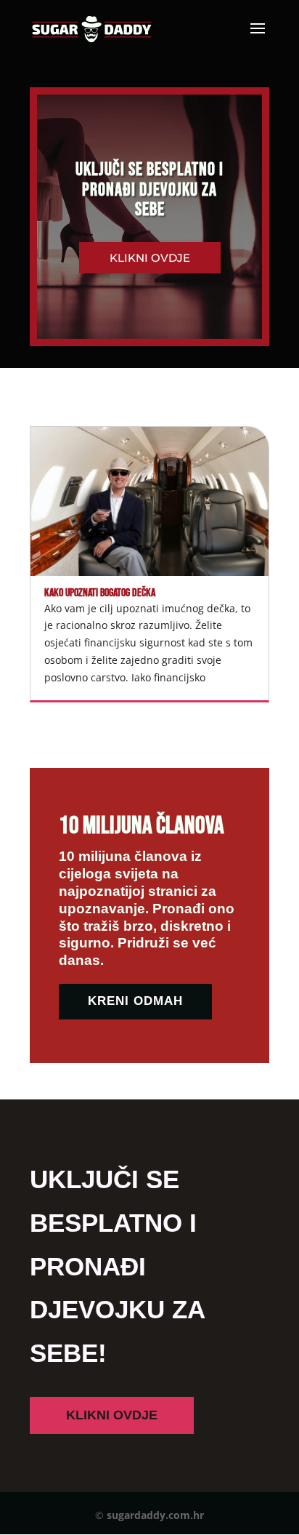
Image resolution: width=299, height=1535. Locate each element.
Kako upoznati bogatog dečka (99, 593)
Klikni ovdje (150, 258)
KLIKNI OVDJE (111, 1415)
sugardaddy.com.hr (155, 1515)
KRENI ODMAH (135, 1001)
